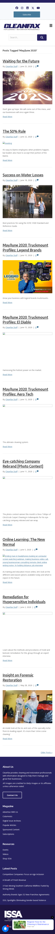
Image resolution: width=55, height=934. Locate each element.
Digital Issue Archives (12, 820)
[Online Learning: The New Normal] (27, 560)
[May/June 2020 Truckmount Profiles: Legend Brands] (27, 276)
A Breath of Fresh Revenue (14, 880)
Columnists (7, 816)
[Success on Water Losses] (27, 201)
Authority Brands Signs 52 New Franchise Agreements (26, 894)
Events (5, 850)
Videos (5, 854)
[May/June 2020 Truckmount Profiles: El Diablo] (27, 348)
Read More (7, 116)
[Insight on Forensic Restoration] (27, 706)
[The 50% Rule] (7, 143)
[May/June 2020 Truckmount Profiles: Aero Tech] (27, 420)
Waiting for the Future (21, 61)
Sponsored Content (11, 829)
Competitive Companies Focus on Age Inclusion (23, 874)
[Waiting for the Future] (27, 87)
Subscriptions (8, 834)
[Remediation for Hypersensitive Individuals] (27, 628)
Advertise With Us (10, 812)
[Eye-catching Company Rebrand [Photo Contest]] (27, 492)
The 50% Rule (14, 131)
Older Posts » (46, 752)
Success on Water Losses (23, 175)
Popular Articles (9, 825)
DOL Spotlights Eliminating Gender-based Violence (24, 900)
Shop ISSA (7, 858)
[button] (17, 8)
